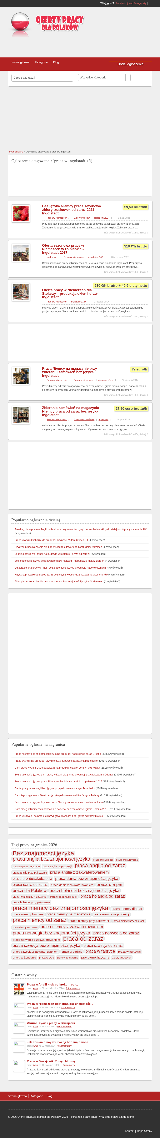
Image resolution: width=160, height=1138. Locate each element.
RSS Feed (150, 3)
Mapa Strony (144, 1131)
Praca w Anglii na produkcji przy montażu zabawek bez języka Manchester (57, 760)
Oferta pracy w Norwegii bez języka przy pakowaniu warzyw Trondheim (55, 788)
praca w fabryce (100, 951)
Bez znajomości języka (43, 853)
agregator (103, 419)
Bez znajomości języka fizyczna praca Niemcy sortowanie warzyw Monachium (59, 802)
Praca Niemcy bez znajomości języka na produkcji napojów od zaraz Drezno (58, 753)
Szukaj (141, 77)
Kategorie (41, 62)
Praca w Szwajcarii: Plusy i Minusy (51, 1061)
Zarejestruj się (124, 3)
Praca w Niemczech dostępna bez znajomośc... (60, 1003)
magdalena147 (95, 257)
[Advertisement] (64, 46)
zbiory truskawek (121, 957)
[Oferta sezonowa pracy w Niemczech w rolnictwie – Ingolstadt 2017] (21, 261)
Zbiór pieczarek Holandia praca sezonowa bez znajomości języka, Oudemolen (59, 581)
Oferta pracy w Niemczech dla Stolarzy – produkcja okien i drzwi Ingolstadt (70, 293)
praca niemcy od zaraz (39, 920)
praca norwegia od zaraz (116, 933)
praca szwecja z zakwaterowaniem (35, 951)
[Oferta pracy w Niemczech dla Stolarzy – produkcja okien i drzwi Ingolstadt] (21, 300)
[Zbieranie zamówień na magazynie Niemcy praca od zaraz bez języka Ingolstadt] (21, 423)
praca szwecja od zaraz (103, 945)
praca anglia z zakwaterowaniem (79, 872)
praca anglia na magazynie (26, 866)
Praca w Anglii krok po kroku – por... (52, 984)
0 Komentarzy (73, 988)
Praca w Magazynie (57, 380)
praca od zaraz (83, 938)
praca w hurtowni (129, 951)
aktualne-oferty (106, 380)
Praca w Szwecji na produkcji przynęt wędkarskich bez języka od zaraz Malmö (59, 816)
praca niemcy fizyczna (28, 914)
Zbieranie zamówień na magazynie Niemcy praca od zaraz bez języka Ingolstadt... (70, 411)
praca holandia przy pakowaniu (31, 902)
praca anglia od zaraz (100, 865)
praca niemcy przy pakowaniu (90, 921)
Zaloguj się (140, 3)
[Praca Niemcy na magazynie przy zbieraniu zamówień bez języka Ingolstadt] (21, 384)
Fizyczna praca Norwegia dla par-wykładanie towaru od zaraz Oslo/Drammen (58, 547)
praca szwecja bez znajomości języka (46, 945)
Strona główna (20, 62)
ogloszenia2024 (102, 218)
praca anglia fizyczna (127, 860)
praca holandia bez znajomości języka (84, 890)
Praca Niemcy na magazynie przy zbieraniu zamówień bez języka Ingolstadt (69, 372)
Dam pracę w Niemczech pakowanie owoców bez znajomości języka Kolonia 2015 (61, 809)
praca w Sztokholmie (67, 957)
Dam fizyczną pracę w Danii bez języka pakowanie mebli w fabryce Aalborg (57, 795)
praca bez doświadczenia (32, 879)
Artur (35, 988)
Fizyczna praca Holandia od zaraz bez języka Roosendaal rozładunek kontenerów (61, 574)
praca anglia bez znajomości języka (51, 859)
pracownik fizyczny (95, 957)
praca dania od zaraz (30, 884)
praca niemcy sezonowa (25, 927)
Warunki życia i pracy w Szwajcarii (51, 1023)
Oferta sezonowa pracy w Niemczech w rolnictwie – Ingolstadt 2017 (63, 249)
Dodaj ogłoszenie (131, 64)
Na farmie (51, 257)
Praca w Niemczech (57, 218)
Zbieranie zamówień (84, 419)
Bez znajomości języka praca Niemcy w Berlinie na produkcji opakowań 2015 (58, 781)
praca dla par (109, 884)
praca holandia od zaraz (102, 896)
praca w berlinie (71, 951)
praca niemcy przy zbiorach (129, 921)
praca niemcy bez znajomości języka (60, 908)
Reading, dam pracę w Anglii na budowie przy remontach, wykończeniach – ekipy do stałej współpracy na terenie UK (81, 529)
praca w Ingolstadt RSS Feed (147, 159)
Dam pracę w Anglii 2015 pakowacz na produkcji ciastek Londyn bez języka (57, 767)
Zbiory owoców (82, 218)
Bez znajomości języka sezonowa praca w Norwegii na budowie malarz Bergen (59, 560)
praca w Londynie (24, 957)
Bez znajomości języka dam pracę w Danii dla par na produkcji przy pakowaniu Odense (64, 774)
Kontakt (129, 1131)
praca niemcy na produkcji (111, 914)
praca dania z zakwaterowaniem (72, 885)
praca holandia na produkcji (63, 897)
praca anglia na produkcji (57, 866)
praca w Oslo (46, 957)
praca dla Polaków (29, 890)
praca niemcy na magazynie (68, 914)
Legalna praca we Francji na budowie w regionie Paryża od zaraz (52, 553)
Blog (56, 62)
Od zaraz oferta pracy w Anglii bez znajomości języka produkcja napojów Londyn (60, 567)
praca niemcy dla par (126, 909)
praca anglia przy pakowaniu (30, 872)
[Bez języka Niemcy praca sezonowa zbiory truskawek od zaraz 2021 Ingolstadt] (21, 221)
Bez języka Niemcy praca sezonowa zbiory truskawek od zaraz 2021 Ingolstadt (71, 209)
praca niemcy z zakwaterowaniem (72, 926)
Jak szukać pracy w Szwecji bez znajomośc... (59, 1042)
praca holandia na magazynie (29, 896)
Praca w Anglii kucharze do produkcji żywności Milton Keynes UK (51, 540)
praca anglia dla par (103, 860)
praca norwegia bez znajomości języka (51, 933)
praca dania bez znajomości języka (86, 878)
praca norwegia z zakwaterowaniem (36, 939)
